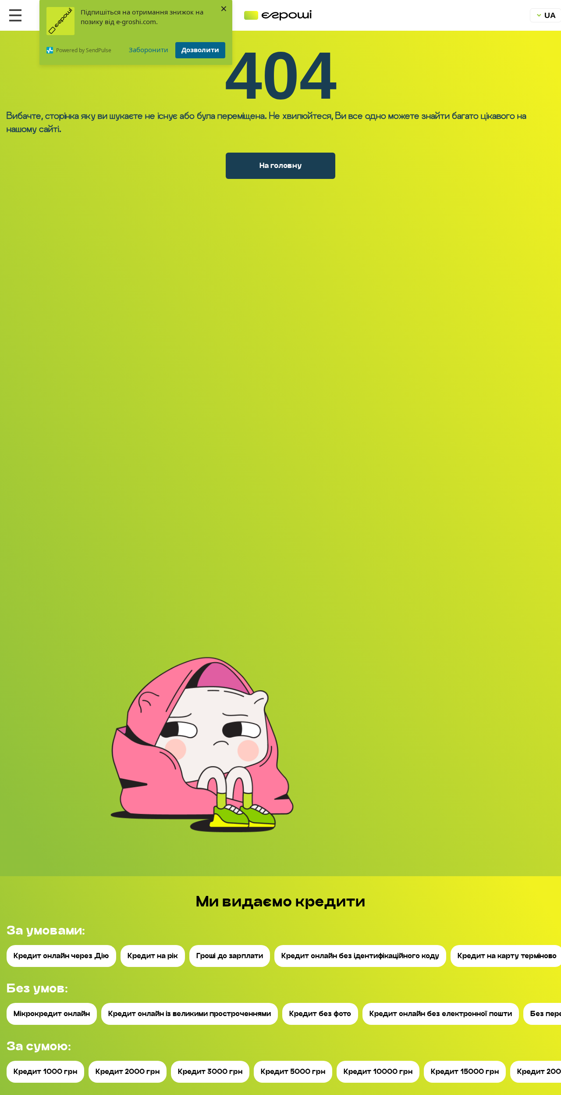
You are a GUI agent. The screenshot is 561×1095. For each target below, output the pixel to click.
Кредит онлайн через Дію (61, 955)
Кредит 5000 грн (293, 1071)
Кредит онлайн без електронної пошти (440, 1013)
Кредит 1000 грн (45, 1071)
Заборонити (148, 49)
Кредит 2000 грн (128, 1071)
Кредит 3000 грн (210, 1071)
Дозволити (200, 49)
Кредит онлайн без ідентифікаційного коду (360, 955)
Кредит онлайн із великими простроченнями (189, 1013)
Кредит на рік (153, 955)
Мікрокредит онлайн (52, 1013)
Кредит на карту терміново (507, 955)
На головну (280, 165)
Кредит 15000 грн (465, 1071)
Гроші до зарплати (229, 955)
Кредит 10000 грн (378, 1071)
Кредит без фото (320, 1013)
